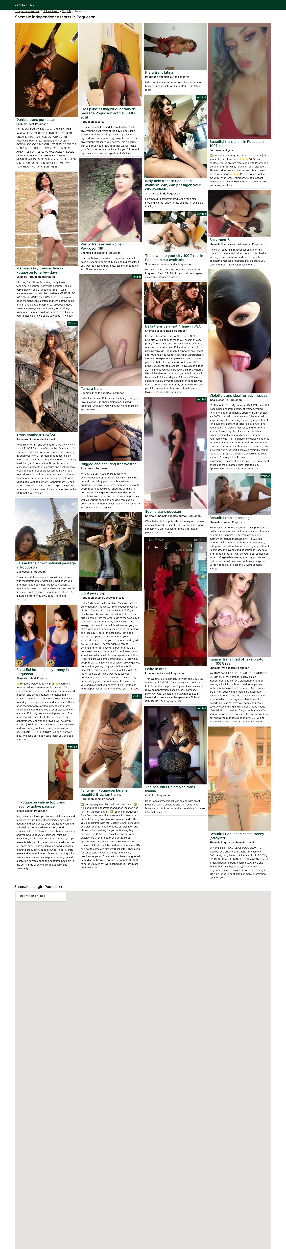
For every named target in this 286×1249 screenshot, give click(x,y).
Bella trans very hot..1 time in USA (173, 326)
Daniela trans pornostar (35, 120)
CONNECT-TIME (24, 4)
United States (51, 11)
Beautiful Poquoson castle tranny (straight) (237, 836)
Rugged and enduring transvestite (109, 464)
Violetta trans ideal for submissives (238, 395)
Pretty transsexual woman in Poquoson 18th (104, 246)
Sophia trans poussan (163, 511)
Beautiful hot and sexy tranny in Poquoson (42, 672)
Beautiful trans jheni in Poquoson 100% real (237, 144)
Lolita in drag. (156, 669)
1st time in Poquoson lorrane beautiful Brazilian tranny (104, 792)
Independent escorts (27, 11)
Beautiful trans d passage (231, 518)
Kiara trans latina (159, 72)
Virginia (66, 11)
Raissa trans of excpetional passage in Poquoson (46, 565)
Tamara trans (91, 388)
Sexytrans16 (220, 240)
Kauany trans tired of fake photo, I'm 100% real (237, 661)
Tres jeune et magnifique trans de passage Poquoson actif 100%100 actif (108, 113)
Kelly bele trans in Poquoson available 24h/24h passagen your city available (173, 185)
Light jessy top (93, 593)
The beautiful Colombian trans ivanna (170, 789)
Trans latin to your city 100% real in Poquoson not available (174, 258)
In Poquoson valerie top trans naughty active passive (40, 804)
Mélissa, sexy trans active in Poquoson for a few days (39, 270)
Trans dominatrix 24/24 (35, 435)
